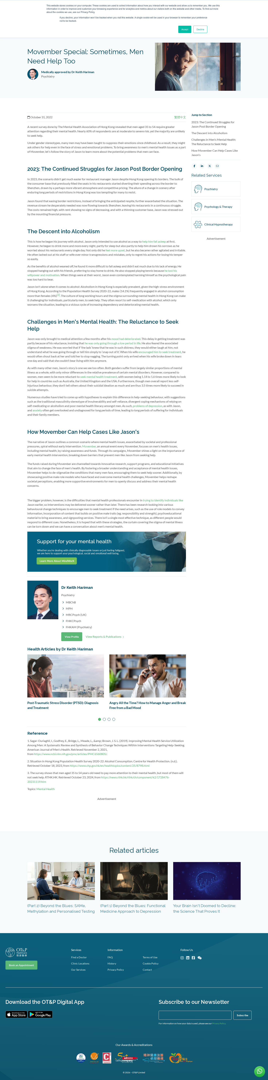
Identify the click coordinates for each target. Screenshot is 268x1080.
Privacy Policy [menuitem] (116, 969)
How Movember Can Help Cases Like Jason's (214, 153)
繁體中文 (180, 117)
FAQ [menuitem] (110, 957)
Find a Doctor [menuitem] (79, 957)
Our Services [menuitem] (78, 969)
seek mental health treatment (98, 376)
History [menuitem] (112, 963)
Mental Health (45, 789)
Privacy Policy (218, 1023)
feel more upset (115, 250)
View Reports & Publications (103, 636)
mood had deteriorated (125, 338)
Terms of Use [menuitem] (150, 957)
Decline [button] (200, 29)
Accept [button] (184, 29)
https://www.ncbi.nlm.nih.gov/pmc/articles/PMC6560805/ (70, 754)
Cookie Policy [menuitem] (150, 963)
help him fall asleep (154, 241)
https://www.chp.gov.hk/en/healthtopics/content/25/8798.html (109, 765)
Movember (89, 446)
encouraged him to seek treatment (159, 352)
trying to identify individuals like (163, 500)
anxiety (37, 410)
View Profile (72, 636)
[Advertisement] (106, 812)
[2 (58, 294)
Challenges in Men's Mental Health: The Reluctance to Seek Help (213, 142)
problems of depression (147, 406)
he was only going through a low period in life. (113, 343)
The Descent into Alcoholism (209, 133)
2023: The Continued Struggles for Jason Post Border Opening (212, 124)
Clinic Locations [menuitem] (80, 963)
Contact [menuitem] (147, 969)
